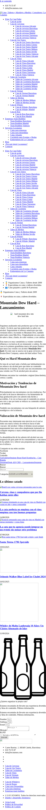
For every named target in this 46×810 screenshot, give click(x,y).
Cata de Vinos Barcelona (25, 63)
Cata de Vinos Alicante (24, 61)
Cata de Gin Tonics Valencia (26, 54)
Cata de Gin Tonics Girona (26, 45)
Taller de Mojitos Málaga (25, 100)
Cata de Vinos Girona (24, 65)
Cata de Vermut (16, 91)
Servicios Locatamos (13, 128)
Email (2, 725)
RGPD (3, 732)
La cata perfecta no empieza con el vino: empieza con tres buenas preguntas (21, 511)
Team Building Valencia (20, 126)
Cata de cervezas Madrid (25, 33)
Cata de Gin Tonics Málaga (26, 49)
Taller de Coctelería (18, 77)
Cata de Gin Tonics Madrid (26, 47)
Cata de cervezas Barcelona (26, 28)
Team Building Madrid (19, 123)
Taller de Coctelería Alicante (26, 79)
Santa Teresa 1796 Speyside (14, 542)
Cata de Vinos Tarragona (25, 72)
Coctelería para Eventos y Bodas (23, 137)
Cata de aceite (15, 21)
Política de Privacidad (26, 735)
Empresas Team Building (15, 119)
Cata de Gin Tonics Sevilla (26, 52)
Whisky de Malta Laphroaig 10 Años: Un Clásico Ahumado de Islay (22, 627)
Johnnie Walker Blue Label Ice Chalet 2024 (23, 576)
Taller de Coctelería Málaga (26, 86)
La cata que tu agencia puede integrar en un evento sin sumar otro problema (21, 528)
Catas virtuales (16, 135)
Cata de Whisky (16, 105)
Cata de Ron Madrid (23, 116)
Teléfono (4, 722)
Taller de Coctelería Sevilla (26, 89)
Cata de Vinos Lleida (23, 68)
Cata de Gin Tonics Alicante (26, 56)
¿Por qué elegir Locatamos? (16, 144)
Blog (7, 142)
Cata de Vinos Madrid (24, 70)
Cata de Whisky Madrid (25, 109)
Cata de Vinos (16, 58)
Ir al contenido (6, 1)
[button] (23, 451)
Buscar (3, 465)
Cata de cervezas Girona (25, 31)
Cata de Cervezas (17, 24)
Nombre (3, 719)
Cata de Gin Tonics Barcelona (27, 42)
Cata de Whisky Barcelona (26, 107)
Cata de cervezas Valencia (25, 38)
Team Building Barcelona (20, 121)
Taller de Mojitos (17, 98)
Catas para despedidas (19, 133)
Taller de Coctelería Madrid (26, 84)
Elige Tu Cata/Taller (13, 19)
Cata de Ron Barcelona (24, 114)
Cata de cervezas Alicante (25, 26)
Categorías (4, 474)
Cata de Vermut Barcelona (26, 93)
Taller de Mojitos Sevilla (25, 102)
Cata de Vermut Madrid (24, 95)
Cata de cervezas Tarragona (26, 35)
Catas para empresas (18, 130)
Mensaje (3, 730)
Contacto (8, 146)
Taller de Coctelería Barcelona (27, 82)
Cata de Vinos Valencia (24, 75)
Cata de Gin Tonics (18, 40)
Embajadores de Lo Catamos (21, 139)
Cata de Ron (15, 112)
